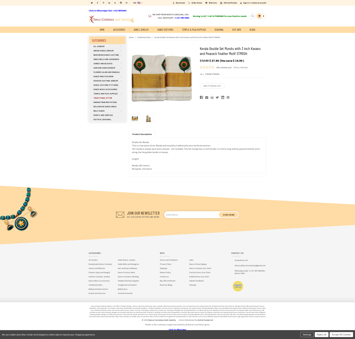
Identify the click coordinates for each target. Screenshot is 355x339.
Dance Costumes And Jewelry (162, 320)
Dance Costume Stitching (105, 85)
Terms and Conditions (169, 260)
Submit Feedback (196, 280)
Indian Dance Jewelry (103, 50)
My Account (180, 3)
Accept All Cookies (341, 334)
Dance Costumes (165, 29)
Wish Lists (213, 3)
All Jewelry (99, 46)
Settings (307, 334)
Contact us (164, 276)
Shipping (163, 268)
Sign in (246, 3)
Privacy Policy (165, 264)
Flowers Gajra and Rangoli (106, 72)
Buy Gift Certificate (167, 280)
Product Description (142, 134)
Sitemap (192, 285)
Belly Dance (99, 111)
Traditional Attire (102, 98)
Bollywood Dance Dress (105, 106)
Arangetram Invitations (105, 102)
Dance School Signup (198, 264)
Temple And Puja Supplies (105, 93)
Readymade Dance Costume (106, 55)
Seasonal (219, 29)
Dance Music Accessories (105, 89)
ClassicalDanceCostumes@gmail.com (250, 265)
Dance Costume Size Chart (200, 268)
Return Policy (165, 272)
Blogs (252, 29)
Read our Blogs (166, 285)
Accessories (119, 29)
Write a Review (241, 67)
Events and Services (103, 115)
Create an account (258, 3)
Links (191, 260)
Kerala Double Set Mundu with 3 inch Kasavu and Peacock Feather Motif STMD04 (187, 37)
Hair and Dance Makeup (104, 68)
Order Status (197, 3)
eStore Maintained (187, 320)
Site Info (236, 29)
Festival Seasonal (102, 119)
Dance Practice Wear (103, 76)
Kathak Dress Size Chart (199, 276)
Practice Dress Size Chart (199, 272)
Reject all (321, 334)
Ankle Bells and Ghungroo (106, 59)
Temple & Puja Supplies (194, 29)
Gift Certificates (230, 3)
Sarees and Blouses (102, 63)
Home (102, 29)
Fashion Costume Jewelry (105, 80)
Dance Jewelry (141, 29)
